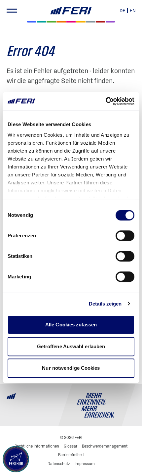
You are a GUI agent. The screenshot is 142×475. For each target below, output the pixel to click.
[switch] (125, 235)
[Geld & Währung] (90, 21)
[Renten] (51, 21)
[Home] (71, 11)
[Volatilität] (61, 21)
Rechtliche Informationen (37, 446)
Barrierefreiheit (71, 454)
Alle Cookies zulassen (71, 324)
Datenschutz (59, 463)
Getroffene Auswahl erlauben (71, 346)
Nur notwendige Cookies (71, 368)
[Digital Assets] (71, 21)
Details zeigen (105, 304)
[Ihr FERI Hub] (16, 459)
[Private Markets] (41, 21)
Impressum (85, 463)
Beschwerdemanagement (104, 446)
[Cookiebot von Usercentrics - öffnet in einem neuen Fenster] (105, 101)
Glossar (70, 446)
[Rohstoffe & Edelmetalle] (100, 21)
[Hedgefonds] (81, 21)
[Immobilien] (110, 21)
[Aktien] (31, 21)
